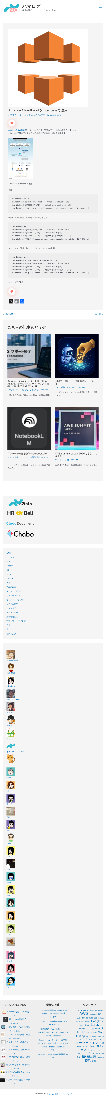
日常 (8, 625)
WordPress (11, 587)
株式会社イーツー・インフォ (61, 1094)
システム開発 (39, 115)
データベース (95, 1050)
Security (94, 1033)
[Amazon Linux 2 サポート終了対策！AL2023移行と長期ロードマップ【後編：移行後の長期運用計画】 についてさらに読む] (29, 356)
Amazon (84, 1010)
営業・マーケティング (16, 621)
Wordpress (91, 1036)
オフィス (86, 1046)
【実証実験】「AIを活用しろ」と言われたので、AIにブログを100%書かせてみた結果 (53, 1032)
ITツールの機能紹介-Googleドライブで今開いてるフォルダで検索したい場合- (53, 1013)
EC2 (95, 1018)
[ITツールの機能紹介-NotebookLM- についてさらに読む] (29, 428)
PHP (8, 583)
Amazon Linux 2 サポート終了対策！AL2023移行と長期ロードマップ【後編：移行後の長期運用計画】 (28, 384)
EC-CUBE (10, 557)
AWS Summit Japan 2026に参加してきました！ (76, 454)
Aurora (100, 1010)
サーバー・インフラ (23, 115)
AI (78, 1010)
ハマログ (31, 6)
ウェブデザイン (13, 595)
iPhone (81, 1025)
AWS (12, 115)
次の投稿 (98, 314)
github (87, 1021)
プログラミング (83, 1053)
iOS (8, 570)
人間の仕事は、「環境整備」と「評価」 (75, 382)
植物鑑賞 (101, 1057)
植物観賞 (89, 1056)
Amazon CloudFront (17, 130)
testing (80, 1036)
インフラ (84, 1039)
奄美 (78, 1057)
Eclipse (101, 1018)
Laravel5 (81, 1029)
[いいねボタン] (11, 123)
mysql (99, 1028)
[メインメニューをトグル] (100, 7)
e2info (81, 1017)
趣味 (94, 1061)
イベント (101, 1036)
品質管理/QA (36, 457)
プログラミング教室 (97, 1053)
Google (9, 566)
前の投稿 (8, 314)
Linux (88, 1029)
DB (99, 1014)
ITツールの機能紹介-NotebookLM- (27, 453)
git (82, 1021)
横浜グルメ (11, 634)
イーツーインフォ (95, 1039)
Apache (93, 1010)
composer (93, 1014)
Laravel (9, 578)
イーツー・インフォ (15, 591)
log (93, 1029)
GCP (8, 561)
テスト (85, 1049)
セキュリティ (35, 390)
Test (101, 1032)
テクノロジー (72, 387)
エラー (79, 1046)
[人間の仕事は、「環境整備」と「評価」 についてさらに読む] (77, 356)
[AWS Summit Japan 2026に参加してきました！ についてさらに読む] (77, 428)
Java (8, 574)
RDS (87, 1033)
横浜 (8, 629)
